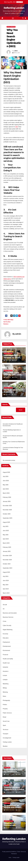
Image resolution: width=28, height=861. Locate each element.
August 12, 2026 (10, 827)
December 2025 (7, 505)
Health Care (6, 663)
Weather (5, 746)
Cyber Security (7, 625)
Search (5, 404)
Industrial (5, 667)
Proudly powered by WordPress (9, 851)
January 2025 (6, 551)
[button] (22, 18)
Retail (4, 717)
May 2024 (5, 584)
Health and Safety (8, 658)
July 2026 (5, 476)
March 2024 (6, 593)
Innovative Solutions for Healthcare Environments (13, 772)
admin (16, 50)
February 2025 (7, 547)
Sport (4, 725)
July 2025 (5, 526)
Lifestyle (5, 679)
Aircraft (5, 604)
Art (3, 608)
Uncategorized (7, 738)
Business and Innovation (10, 613)
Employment (6, 642)
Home (10, 857)
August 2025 (6, 522)
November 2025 (7, 509)
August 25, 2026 (10, 774)
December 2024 (7, 555)
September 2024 (7, 568)
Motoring (5, 692)
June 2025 (6, 530)
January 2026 (6, 501)
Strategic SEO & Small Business (13, 391)
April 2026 (6, 489)
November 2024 (7, 559)
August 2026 (6, 472)
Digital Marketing (11, 26)
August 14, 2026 (10, 810)
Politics (5, 704)
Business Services (8, 617)
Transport (5, 733)
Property (5, 708)
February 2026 (7, 497)
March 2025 (6, 543)
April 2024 (6, 589)
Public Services (7, 713)
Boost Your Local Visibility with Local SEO (12, 375)
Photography (6, 700)
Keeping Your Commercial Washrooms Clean (12, 825)
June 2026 (6, 480)
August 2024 (6, 572)
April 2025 (6, 539)
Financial (5, 654)
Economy (5, 633)
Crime (4, 621)
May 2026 (5, 484)
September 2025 (7, 518)
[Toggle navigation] (13, 18)
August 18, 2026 (10, 792)
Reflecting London (14, 7)
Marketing (5, 683)
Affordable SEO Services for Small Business (12, 357)
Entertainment (7, 646)
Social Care (6, 721)
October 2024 (6, 564)
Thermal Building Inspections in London (14, 788)
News (4, 696)
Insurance (5, 671)
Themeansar (14, 853)
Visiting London (7, 742)
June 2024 (6, 580)
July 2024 (5, 576)
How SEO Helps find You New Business (8, 322)
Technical (5, 729)
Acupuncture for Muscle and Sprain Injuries (12, 807)
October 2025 (6, 514)
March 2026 (6, 493)
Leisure (5, 675)
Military (5, 688)
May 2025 (5, 534)
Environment (6, 650)
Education (6, 638)
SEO (16, 126)
